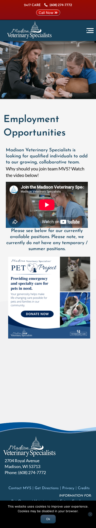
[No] (90, 514)
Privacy (68, 488)
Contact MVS (19, 488)
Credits (84, 488)
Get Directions (47, 488)
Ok (48, 519)
